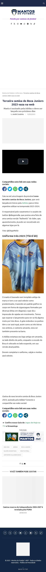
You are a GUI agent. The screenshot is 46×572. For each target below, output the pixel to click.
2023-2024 (6, 447)
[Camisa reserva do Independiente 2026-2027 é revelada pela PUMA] (23, 490)
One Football (24, 451)
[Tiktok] (34, 24)
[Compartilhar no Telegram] (20, 189)
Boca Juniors (25, 447)
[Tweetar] (10, 189)
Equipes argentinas (10, 451)
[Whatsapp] (24, 24)
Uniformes (19, 93)
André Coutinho (18, 114)
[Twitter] (14, 24)
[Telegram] (28, 24)
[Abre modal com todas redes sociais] (26, 189)
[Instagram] (17, 24)
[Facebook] (11, 24)
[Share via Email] (24, 464)
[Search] (44, 3)
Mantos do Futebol (8, 93)
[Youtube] (21, 24)
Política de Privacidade (27, 563)
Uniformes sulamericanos (12, 455)
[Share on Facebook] (20, 464)
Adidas (15, 447)
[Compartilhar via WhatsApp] (15, 189)
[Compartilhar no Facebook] (4, 189)
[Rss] (31, 24)
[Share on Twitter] (22, 464)
